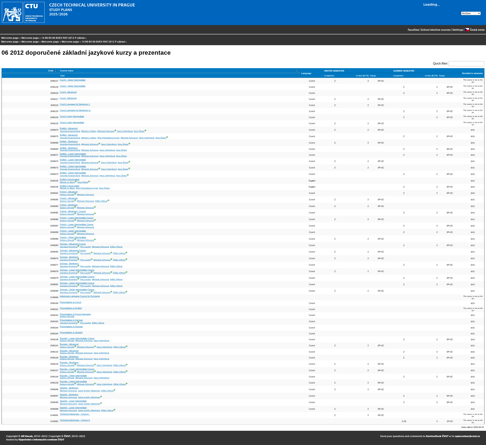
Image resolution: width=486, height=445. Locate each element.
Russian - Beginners (69, 356)
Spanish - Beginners (69, 388)
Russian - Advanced (69, 344)
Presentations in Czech (70, 302)
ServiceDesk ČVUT (437, 436)
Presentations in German (71, 320)
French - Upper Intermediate (73, 231)
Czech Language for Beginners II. (75, 110)
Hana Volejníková (125, 131)
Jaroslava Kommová (68, 247)
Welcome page (10, 37)
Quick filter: (440, 63)
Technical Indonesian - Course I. (75, 414)
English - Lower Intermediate (73, 154)
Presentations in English (71, 308)
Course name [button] (66, 70)
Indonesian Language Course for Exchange (80, 296)
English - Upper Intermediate (73, 166)
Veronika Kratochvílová (70, 131)
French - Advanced (68, 192)
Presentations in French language (75, 314)
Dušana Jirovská (67, 194)
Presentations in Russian (71, 326)
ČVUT (67, 436)
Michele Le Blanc (88, 131)
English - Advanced (68, 128)
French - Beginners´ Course (73, 211)
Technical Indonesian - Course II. (75, 420)
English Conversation (69, 179)
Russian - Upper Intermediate (73, 375)
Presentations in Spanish (71, 332)
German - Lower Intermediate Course (77, 270)
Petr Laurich (85, 247)
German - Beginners (69, 257)
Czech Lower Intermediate (72, 116)
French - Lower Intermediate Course (76, 218)
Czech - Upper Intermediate (72, 80)
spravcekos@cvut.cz (467, 436)
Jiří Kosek (27, 436)
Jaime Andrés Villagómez (89, 391)
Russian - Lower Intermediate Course (77, 338)
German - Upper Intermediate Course (77, 283)
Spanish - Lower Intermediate (73, 401)
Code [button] (50, 70)
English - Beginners (69, 141)
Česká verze (477, 29)
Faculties (413, 29)
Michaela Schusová (105, 131)
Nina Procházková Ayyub (108, 138)
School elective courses (436, 29)
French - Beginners (69, 205)
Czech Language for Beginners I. (75, 104)
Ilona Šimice (139, 131)
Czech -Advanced (68, 92)
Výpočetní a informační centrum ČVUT (41, 439)
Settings (457, 29)
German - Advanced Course (73, 244)
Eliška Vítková (101, 201)
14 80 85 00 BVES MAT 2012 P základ (62, 37)
